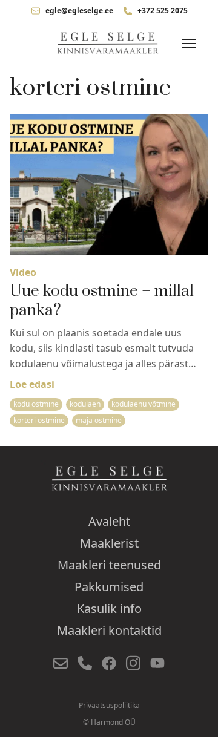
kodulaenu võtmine (143, 404)
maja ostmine (99, 420)
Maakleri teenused (109, 565)
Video (23, 272)
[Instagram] (133, 662)
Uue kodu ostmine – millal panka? (102, 301)
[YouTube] (157, 662)
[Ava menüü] (189, 43)
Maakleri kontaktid (109, 630)
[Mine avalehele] (109, 43)
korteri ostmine (39, 420)
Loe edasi (32, 384)
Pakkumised (109, 586)
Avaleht (109, 521)
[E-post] (60, 663)
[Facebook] (109, 663)
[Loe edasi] (109, 184)
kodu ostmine (36, 404)
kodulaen (85, 404)
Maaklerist (109, 543)
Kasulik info (109, 608)
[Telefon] (84, 663)
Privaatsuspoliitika (109, 705)
